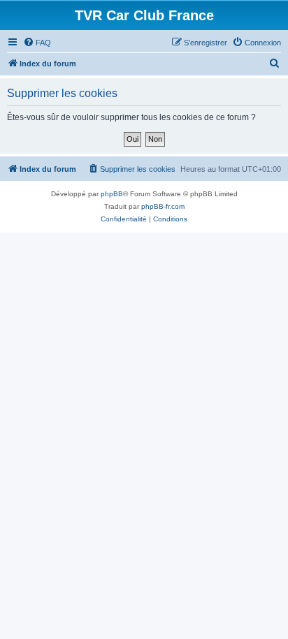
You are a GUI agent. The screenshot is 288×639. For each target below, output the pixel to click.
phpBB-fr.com (163, 206)
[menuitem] (37, 42)
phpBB (112, 194)
